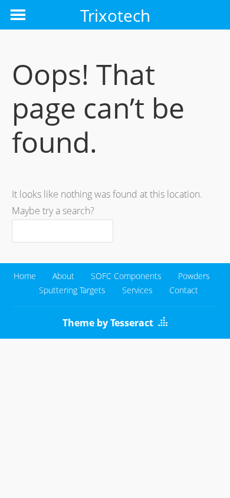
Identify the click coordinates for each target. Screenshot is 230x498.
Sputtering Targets (72, 290)
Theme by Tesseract (108, 322)
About (63, 275)
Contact (183, 290)
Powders (194, 275)
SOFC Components (126, 275)
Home (25, 275)
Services (137, 290)
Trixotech (115, 15)
